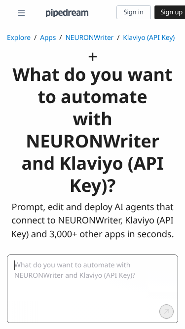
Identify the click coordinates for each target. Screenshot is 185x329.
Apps (48, 37)
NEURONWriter (89, 37)
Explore (19, 37)
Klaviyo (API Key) (149, 37)
